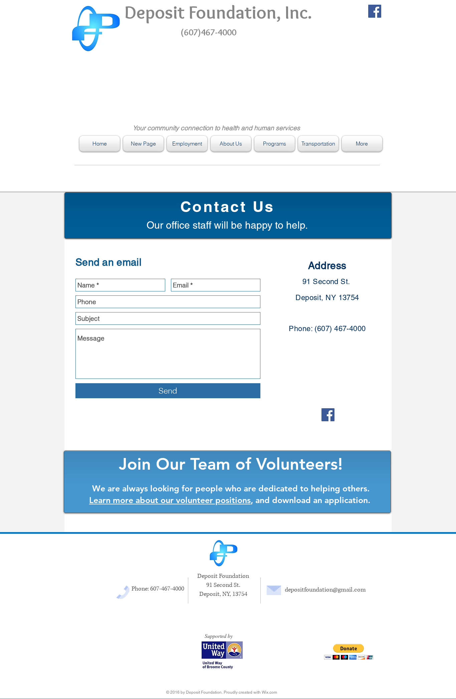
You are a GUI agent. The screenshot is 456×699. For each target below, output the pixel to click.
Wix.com (269, 692)
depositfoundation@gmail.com (325, 590)
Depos (149, 12)
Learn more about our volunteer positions (170, 500)
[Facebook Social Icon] (374, 11)
